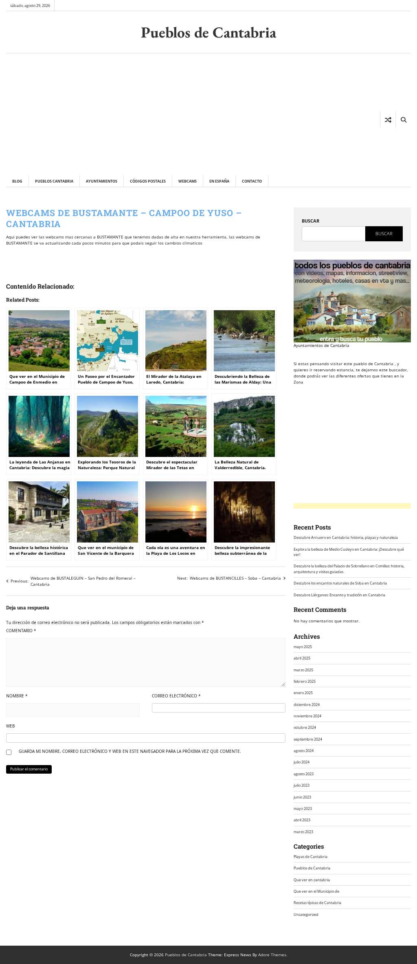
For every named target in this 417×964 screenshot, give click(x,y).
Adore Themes (272, 954)
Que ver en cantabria (312, 879)
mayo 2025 (303, 646)
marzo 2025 (303, 670)
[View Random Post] (387, 120)
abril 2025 (302, 658)
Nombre (17, 696)
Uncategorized (306, 914)
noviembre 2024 (307, 716)
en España (219, 181)
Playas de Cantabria (310, 856)
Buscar (310, 221)
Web (10, 726)
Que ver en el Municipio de (316, 891)
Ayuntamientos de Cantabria (321, 345)
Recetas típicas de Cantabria (317, 902)
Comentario (21, 630)
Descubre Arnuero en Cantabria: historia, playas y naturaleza (346, 537)
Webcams (187, 181)
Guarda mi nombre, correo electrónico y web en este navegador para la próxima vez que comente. (130, 751)
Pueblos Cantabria (54, 181)
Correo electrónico (176, 696)
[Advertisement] (137, 114)
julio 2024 (301, 762)
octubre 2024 (305, 727)
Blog (17, 181)
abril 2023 (302, 820)
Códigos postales (148, 181)
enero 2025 (303, 692)
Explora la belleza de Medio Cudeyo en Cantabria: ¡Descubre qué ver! (349, 552)
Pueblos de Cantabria (208, 32)
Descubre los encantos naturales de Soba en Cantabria (340, 583)
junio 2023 (302, 797)
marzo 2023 (303, 831)
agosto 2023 (304, 773)
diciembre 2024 (307, 704)
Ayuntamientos (101, 181)
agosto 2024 (304, 750)
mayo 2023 (303, 808)
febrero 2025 (305, 681)
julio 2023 (301, 785)
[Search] (403, 120)
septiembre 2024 (308, 739)
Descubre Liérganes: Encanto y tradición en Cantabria (339, 595)
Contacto (252, 181)
